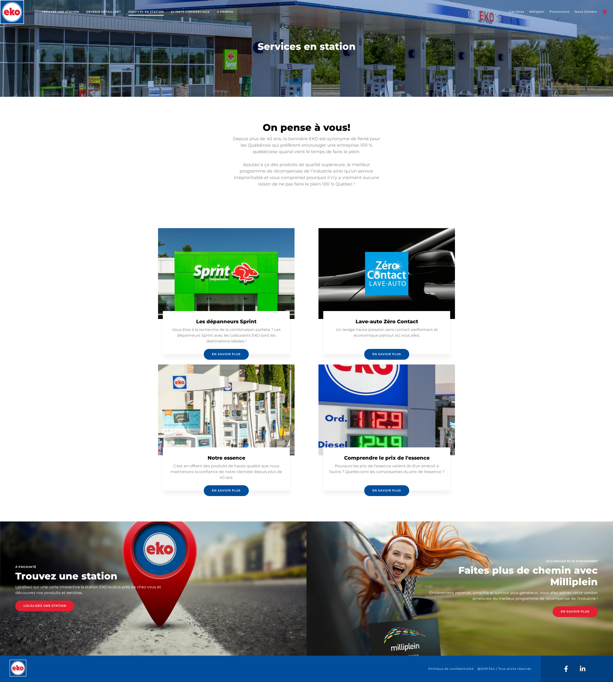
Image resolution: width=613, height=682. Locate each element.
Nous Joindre (586, 11)
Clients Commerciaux (190, 11)
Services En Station (146, 11)
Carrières (516, 11)
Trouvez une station (60, 11)
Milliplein (536, 11)
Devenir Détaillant (103, 11)
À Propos (225, 11)
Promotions (559, 11)
